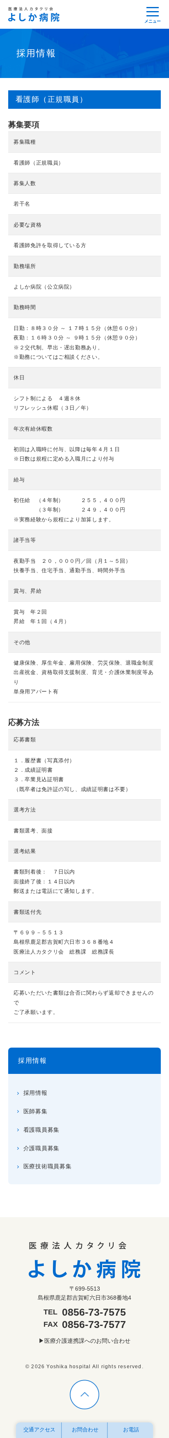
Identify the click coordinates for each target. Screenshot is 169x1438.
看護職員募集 (41, 1129)
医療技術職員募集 (47, 1166)
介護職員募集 (41, 1148)
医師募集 (35, 1111)
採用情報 (32, 1060)
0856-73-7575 (94, 1312)
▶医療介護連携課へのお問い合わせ (84, 1340)
